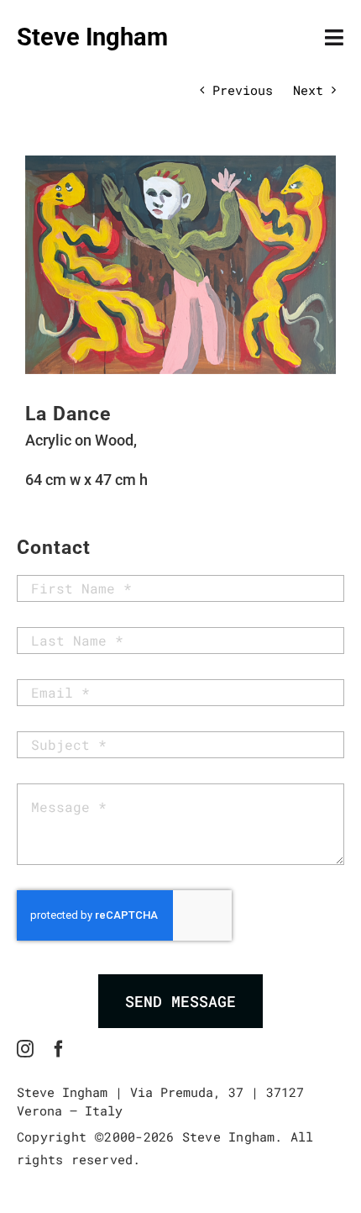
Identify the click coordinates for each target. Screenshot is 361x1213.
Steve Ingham (92, 37)
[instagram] (25, 1049)
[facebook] (58, 1049)
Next (308, 90)
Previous (242, 90)
